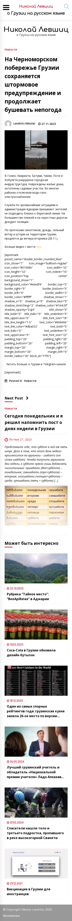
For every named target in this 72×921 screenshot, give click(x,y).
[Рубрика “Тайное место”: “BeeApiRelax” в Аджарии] (36, 568)
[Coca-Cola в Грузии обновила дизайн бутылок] (36, 625)
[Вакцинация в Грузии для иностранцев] (36, 863)
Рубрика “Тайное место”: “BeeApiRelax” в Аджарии (28, 596)
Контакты (11, 915)
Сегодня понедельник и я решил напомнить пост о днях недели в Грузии (34, 422)
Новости (11, 49)
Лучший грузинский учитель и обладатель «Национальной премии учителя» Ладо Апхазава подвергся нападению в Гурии (35, 772)
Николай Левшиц (36, 29)
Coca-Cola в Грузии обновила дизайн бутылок (31, 652)
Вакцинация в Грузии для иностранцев (28, 891)
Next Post (14, 398)
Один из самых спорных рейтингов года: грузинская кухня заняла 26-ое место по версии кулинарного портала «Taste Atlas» (36, 711)
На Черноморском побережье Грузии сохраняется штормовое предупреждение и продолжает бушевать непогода (33, 84)
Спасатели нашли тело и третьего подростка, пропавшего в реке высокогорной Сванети (35, 833)
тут (38, 247)
